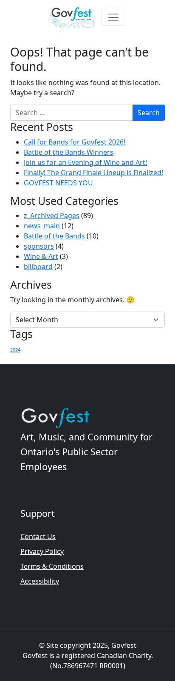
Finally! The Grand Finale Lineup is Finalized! (93, 172)
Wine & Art (41, 256)
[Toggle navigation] (113, 17)
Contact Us (38, 536)
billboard (38, 266)
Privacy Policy (42, 551)
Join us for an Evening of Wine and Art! (85, 162)
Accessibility (39, 581)
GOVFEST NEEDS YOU (58, 182)
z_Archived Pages (51, 215)
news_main (42, 225)
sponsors (39, 246)
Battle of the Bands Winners (68, 152)
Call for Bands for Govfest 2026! (74, 142)
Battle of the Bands (54, 236)
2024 (15, 350)
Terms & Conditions (52, 566)
